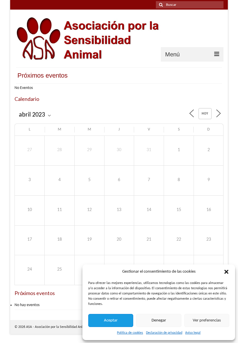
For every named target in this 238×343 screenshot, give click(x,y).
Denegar (159, 320)
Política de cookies (130, 333)
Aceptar (111, 320)
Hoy (205, 113)
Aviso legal (193, 333)
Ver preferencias (207, 320)
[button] (226, 272)
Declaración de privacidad (164, 333)
